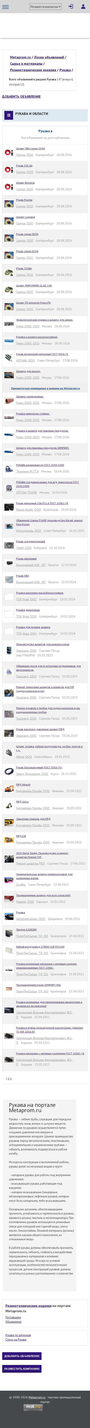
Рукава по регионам (18, 1335)
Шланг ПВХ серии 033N (30, 148)
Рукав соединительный (30, 541)
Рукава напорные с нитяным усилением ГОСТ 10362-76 (50, 1053)
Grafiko (21, 885)
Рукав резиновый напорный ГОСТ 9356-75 (42, 354)
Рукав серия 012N (27, 251)
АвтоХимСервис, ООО (30, 919)
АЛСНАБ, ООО (25, 360)
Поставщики (13, 1317)
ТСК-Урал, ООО (26, 599)
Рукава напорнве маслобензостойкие (39, 592)
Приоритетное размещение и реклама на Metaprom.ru (45, 388)
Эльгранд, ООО (26, 651)
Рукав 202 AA (24, 165)
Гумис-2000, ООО (27, 326)
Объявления (13, 1322)
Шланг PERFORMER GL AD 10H (34, 285)
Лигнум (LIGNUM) (26, 929)
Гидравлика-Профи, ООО (33, 791)
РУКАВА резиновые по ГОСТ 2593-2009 (40, 465)
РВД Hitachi (23, 784)
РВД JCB (21, 836)
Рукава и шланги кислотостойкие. (37, 336)
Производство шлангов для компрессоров (42, 644)
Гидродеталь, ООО (28, 531)
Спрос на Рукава (15, 1339)
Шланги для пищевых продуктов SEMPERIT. (42, 447)
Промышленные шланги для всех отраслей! (43, 895)
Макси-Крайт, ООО (28, 510)
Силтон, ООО (24, 155)
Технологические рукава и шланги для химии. (44, 319)
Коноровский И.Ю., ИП (31, 565)
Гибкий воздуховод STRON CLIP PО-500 (40, 946)
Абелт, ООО (24, 757)
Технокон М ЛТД (27, 471)
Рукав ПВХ (22, 575)
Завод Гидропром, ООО (32, 774)
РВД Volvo (22, 801)
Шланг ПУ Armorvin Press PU (33, 302)
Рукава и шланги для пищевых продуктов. (42, 430)
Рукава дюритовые (28, 610)
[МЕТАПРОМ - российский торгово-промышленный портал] (43, 22)
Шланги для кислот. (28, 371)
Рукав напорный (26, 558)
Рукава (20, 912)
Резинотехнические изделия (28, 1305)
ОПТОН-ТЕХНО (26, 492)
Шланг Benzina (25, 182)
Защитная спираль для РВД (33, 818)
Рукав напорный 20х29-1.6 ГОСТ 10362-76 (42, 503)
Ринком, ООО (25, 902)
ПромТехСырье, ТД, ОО (32, 936)
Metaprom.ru (37, 1397)
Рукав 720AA (24, 268)
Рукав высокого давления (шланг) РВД (40, 729)
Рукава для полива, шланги (33, 627)
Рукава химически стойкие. (33, 413)
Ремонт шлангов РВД (30, 863)
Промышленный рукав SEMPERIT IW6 (38, 984)
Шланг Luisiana (25, 217)
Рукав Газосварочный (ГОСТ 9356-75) (39, 767)
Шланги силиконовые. (30, 396)
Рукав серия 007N (27, 234)
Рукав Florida (24, 199)
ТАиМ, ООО (23, 548)
